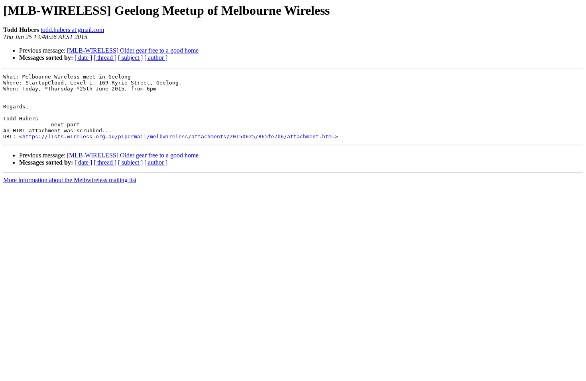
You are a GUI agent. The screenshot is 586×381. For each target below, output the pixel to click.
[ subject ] (130, 57)
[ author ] (155, 57)
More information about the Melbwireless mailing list (69, 180)
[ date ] (83, 57)
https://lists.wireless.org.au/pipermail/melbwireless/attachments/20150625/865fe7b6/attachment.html (178, 136)
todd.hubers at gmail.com (72, 29)
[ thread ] (105, 57)
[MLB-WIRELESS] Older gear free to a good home (133, 50)
